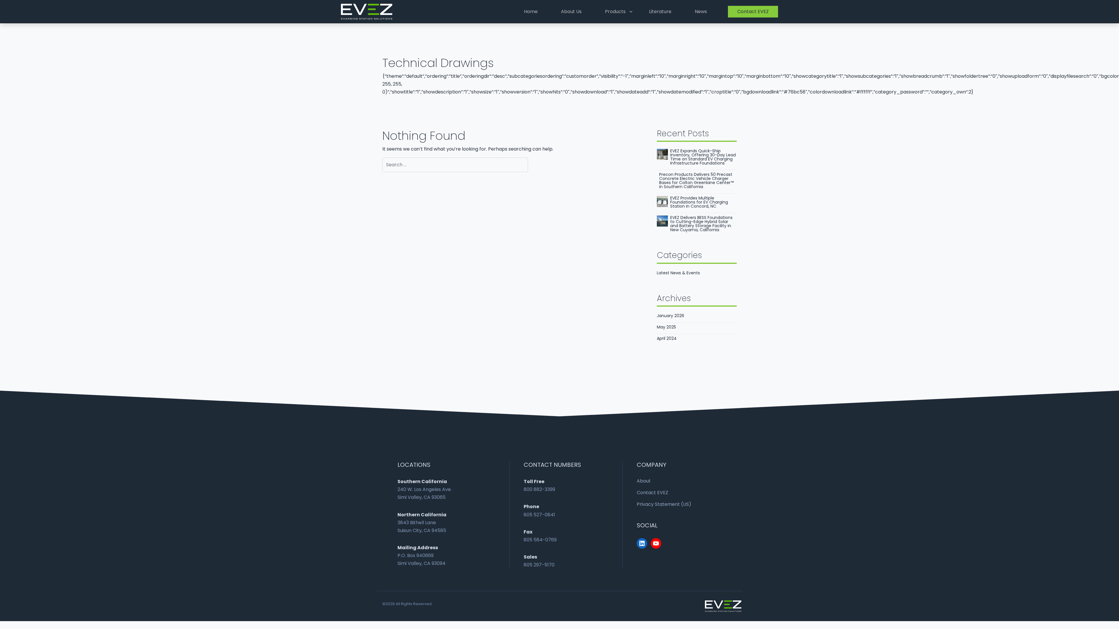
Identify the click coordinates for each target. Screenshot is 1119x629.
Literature (660, 11)
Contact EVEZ (753, 11)
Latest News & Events (678, 273)
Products (615, 11)
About (644, 481)
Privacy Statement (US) (664, 504)
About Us (571, 11)
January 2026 (670, 316)
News (701, 11)
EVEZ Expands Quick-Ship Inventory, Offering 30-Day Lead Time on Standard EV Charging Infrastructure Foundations (703, 157)
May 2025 (666, 327)
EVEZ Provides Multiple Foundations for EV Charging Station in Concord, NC (699, 202)
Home (531, 11)
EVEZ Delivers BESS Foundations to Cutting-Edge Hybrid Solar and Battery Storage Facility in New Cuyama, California (701, 223)
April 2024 (667, 338)
